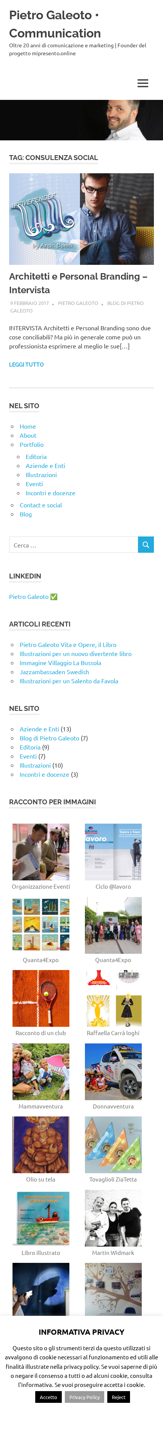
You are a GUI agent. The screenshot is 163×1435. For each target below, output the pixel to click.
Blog (26, 514)
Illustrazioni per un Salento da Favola (69, 680)
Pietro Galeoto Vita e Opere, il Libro (68, 644)
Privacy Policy (84, 1397)
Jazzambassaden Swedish (54, 671)
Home (28, 426)
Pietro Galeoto (78, 303)
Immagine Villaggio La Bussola (60, 662)
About (28, 435)
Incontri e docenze (50, 492)
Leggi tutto (26, 365)
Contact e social (41, 504)
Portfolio (32, 444)
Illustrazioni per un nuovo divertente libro (76, 653)
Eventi (34, 483)
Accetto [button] (48, 1397)
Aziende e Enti (45, 465)
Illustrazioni (41, 474)
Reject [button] (118, 1397)
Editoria (36, 456)
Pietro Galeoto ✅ (33, 596)
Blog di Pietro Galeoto (49, 738)
